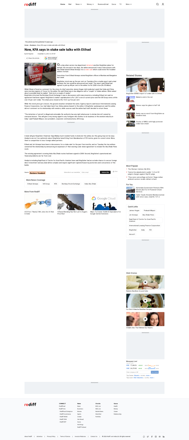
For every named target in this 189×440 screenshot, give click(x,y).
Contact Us (94, 436)
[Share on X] (148, 437)
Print (116, 171)
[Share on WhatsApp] (144, 437)
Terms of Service (65, 436)
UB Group (46, 184)
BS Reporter (29, 54)
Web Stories (131, 273)
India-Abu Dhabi (90, 184)
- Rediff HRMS (63, 416)
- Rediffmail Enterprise (65, 411)
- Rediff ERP (62, 422)
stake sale (88, 70)
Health (116, 406)
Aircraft (132, 234)
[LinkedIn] (163, 437)
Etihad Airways (32, 184)
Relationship (117, 414)
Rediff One (62, 409)
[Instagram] (156, 437)
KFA (55, 184)
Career (116, 411)
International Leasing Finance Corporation (144, 226)
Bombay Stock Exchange (71, 184)
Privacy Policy (51, 436)
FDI (150, 230)
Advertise (39, 436)
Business (33, 45)
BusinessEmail (103, 4)
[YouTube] (160, 437)
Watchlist (98, 414)
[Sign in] (162, 4)
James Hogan (134, 210)
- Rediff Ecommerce (65, 414)
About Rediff (28, 436)
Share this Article (33, 58)
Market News (99, 411)
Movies (79, 411)
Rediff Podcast (81, 427)
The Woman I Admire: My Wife (139, 169)
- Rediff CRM (62, 419)
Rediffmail (62, 406)
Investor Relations (80, 436)
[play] (145, 282)
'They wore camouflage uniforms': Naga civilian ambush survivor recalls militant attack (145, 178)
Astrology (80, 424)
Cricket (79, 416)
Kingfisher (133, 230)
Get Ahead (80, 419)
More (128, 4)
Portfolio (98, 416)
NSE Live (98, 409)
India (143, 230)
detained (90, 65)
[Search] (157, 4)
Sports (79, 414)
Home (62, 4)
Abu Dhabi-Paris (148, 215)
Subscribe (105, 172)
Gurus (114, 4)
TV (120, 4)
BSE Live (98, 406)
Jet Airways (133, 215)
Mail (69, 4)
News (78, 4)
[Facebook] (152, 437)
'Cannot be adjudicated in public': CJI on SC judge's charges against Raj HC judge (144, 173)
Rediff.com (110, 436)
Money (89, 4)
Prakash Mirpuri (149, 210)
